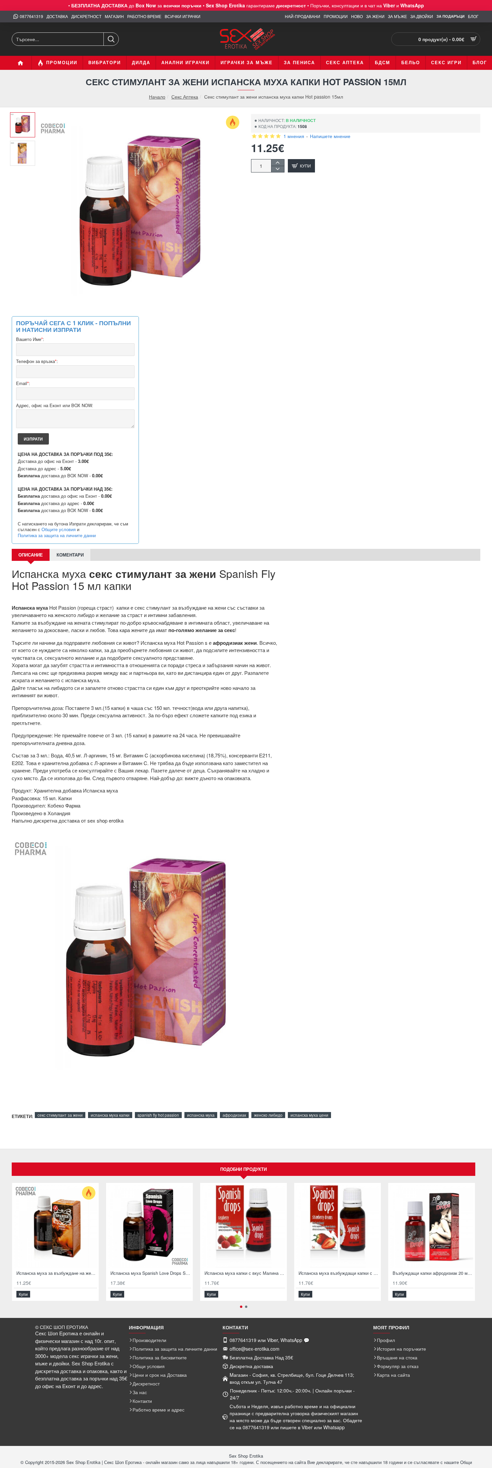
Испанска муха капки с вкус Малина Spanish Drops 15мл (244, 1273)
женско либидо (268, 1115)
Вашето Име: (30, 339)
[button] (25, 117)
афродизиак (234, 1115)
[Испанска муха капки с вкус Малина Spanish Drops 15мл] (243, 1226)
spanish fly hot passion (158, 1115)
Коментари (70, 555)
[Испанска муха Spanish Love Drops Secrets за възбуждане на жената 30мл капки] (149, 1226)
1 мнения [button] (293, 136)
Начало (157, 96)
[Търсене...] (110, 39)
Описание (30, 555)
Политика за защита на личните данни (57, 535)
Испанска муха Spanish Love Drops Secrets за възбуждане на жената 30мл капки (150, 1273)
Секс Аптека (184, 96)
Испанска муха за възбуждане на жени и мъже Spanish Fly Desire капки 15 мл (56, 1273)
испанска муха (201, 1115)
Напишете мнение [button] (330, 136)
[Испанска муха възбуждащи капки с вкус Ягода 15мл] (337, 1226)
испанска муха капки (110, 1115)
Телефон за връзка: (37, 361)
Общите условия (59, 529)
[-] (277, 169)
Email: (23, 383)
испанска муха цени (309, 1115)
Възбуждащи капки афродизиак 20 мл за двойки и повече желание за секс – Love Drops (433, 1273)
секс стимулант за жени (60, 1115)
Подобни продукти (243, 1169)
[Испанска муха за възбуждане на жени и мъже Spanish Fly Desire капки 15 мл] (55, 1226)
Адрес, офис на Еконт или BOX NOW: (54, 405)
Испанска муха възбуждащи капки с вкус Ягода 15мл (339, 1273)
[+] (277, 162)
